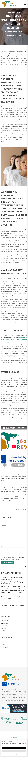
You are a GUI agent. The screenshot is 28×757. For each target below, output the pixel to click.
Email (14, 546)
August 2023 (4, 625)
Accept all (14, 747)
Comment (4, 525)
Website (3, 552)
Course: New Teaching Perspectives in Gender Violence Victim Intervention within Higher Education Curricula (13, 596)
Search (22, 566)
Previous (4, 660)
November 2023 (5, 620)
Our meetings (4, 644)
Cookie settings (14, 754)
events (19, 35)
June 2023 (3, 628)
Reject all (14, 750)
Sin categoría (4, 647)
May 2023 (3, 630)
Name (14, 541)
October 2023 (4, 623)
